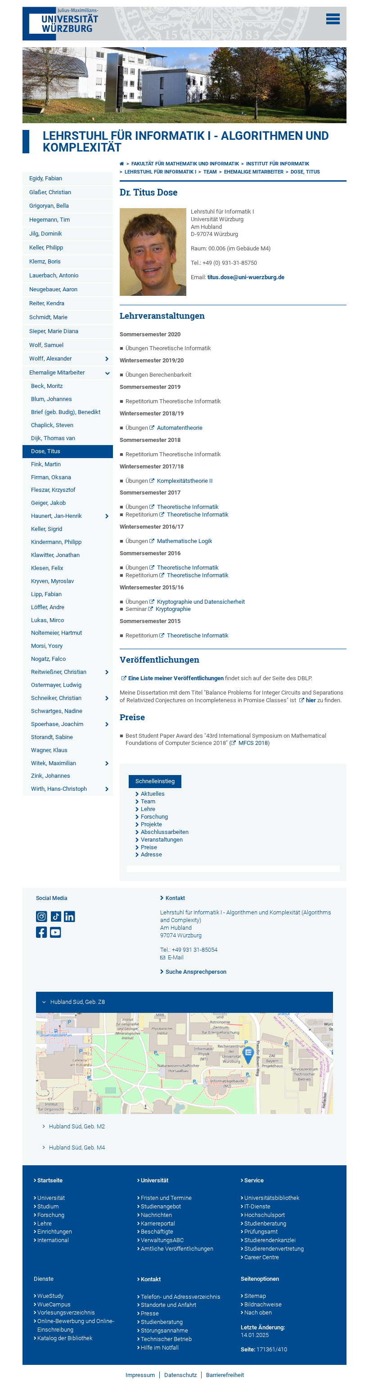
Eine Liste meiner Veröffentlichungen (176, 678)
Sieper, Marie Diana (53, 331)
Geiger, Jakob (48, 502)
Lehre (44, 1223)
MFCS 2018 (253, 743)
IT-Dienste (257, 1206)
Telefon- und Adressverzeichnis (180, 1296)
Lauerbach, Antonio (53, 275)
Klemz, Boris (45, 261)
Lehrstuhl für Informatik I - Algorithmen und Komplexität (186, 141)
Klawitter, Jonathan (55, 555)
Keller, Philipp (46, 247)
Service (254, 1180)
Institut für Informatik (277, 164)
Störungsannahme (164, 1330)
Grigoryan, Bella (49, 205)
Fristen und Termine (166, 1197)
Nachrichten (156, 1215)
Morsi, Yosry (47, 645)
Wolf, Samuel (46, 345)
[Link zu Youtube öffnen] (56, 932)
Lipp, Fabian (46, 594)
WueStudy (50, 1295)
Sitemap (255, 1295)
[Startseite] (122, 164)
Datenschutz (180, 1375)
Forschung (50, 1215)
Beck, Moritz (47, 386)
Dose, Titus (45, 451)
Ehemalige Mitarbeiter (57, 372)
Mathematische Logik (184, 541)
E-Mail (176, 957)
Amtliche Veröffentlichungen (177, 1248)
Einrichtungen (54, 1231)
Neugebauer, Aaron (53, 289)
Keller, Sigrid (46, 529)
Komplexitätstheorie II (185, 480)
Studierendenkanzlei (270, 1240)
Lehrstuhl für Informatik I (160, 172)
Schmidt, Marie (48, 317)
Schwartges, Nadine (56, 711)
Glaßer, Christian (50, 192)
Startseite (50, 1180)
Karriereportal (158, 1223)
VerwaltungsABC (162, 1240)
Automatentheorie (179, 427)
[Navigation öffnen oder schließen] (333, 18)
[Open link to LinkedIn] (70, 917)
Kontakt (175, 898)
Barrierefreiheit (225, 1375)
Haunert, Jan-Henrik (56, 516)
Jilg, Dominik (45, 233)
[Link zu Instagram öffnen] (42, 917)
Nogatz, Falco (48, 658)
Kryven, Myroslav (52, 581)
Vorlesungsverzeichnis (66, 1312)
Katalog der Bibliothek (64, 1338)
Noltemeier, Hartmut (56, 632)
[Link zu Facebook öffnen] (42, 932)
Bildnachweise (263, 1304)
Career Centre (261, 1257)
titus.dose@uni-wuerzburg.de (245, 277)
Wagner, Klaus (49, 750)
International (53, 1240)
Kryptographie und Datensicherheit (201, 601)
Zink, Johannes (50, 775)
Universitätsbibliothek (271, 1197)
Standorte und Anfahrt (168, 1304)
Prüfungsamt (261, 1231)
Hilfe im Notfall (160, 1347)
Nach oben (258, 1312)
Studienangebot (161, 1206)
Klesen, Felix (47, 568)
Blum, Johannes (51, 399)
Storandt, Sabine (52, 737)
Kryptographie (173, 609)
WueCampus (54, 1304)
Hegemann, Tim (49, 219)
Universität (51, 1197)
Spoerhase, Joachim (57, 724)
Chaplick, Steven (52, 425)
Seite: (248, 1349)
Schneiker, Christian (56, 698)
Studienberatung (265, 1223)
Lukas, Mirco (47, 620)
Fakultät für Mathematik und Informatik (185, 164)
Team (210, 172)
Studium (48, 1206)
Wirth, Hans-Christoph (59, 788)
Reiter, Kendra (46, 303)
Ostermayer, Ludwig (56, 685)
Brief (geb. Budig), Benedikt (65, 412)
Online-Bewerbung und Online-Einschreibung (75, 1325)
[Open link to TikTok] (56, 917)
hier (311, 700)
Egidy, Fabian (45, 178)
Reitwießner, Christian (58, 671)
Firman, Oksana (51, 477)
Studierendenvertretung (274, 1248)
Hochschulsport (264, 1215)
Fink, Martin (46, 464)
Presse (150, 1313)
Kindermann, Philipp (56, 542)
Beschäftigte (157, 1231)
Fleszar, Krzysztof (53, 489)
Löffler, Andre (47, 607)
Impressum (140, 1375)
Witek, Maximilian (53, 763)
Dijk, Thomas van (53, 438)
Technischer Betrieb (166, 1339)
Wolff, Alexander (50, 358)
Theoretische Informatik (188, 507)
